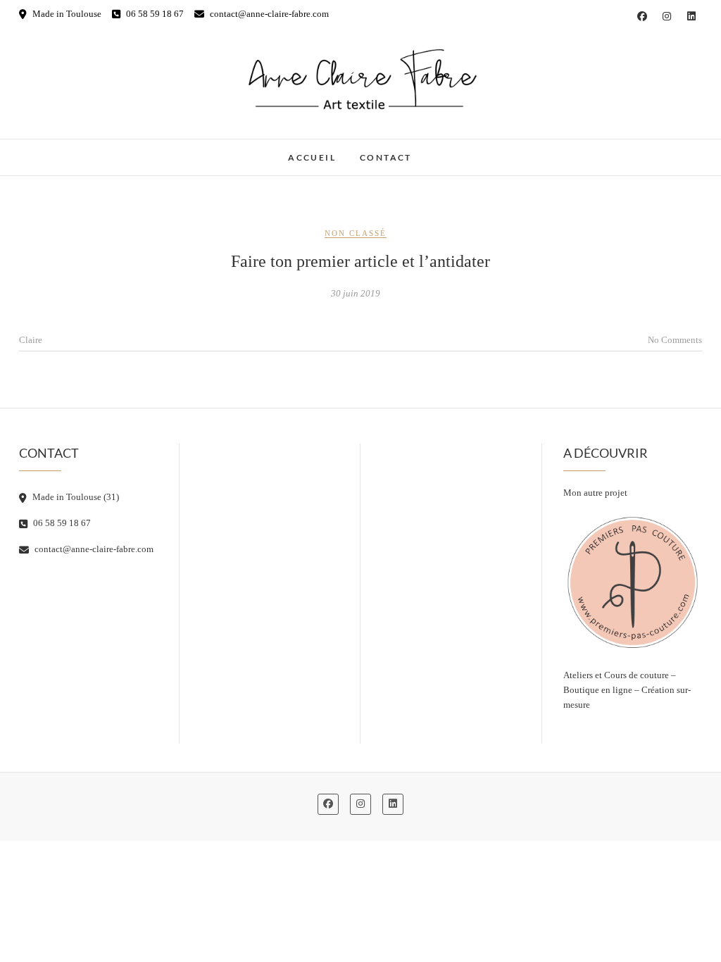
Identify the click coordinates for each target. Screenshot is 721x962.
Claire (30, 340)
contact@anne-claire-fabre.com (268, 13)
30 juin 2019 (355, 293)
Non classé (356, 233)
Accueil (312, 157)
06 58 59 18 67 (154, 13)
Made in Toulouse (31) (74, 497)
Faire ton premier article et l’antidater (360, 261)
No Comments (675, 340)
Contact (386, 157)
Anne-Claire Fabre (82, 150)
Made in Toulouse (65, 13)
